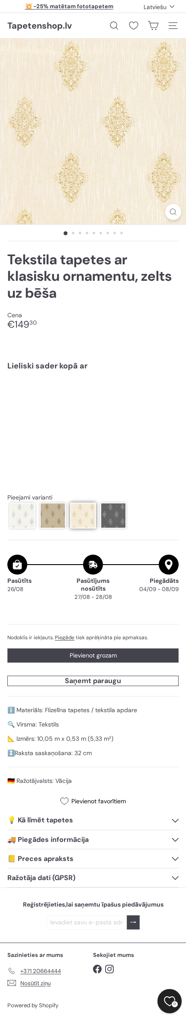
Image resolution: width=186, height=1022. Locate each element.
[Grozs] (153, 25)
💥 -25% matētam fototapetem (69, 6)
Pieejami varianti (29, 497)
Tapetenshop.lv (39, 25)
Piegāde (64, 637)
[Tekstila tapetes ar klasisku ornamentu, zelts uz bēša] (93, 403)
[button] (22, 516)
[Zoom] (173, 212)
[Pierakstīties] (133, 922)
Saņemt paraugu (93, 680)
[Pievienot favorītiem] (167, 396)
